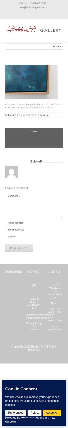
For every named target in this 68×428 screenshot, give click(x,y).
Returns (34, 329)
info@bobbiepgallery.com (34, 7)
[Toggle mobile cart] (48, 36)
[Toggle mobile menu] (61, 36)
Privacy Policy (33, 323)
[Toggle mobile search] (55, 36)
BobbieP (12, 115)
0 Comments (44, 115)
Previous (58, 46)
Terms (34, 326)
